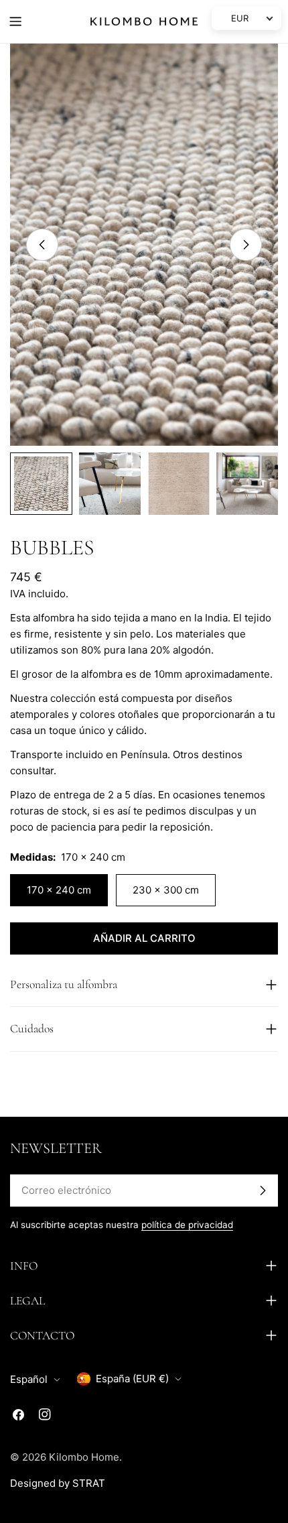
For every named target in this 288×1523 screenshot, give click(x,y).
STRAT (88, 1483)
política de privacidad (187, 1224)
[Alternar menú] (15, 21)
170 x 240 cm (59, 890)
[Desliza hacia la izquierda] (42, 245)
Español (29, 1379)
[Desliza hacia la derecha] (246, 245)
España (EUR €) (132, 1378)
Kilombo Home (84, 1457)
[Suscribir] (262, 1190)
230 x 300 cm (166, 890)
